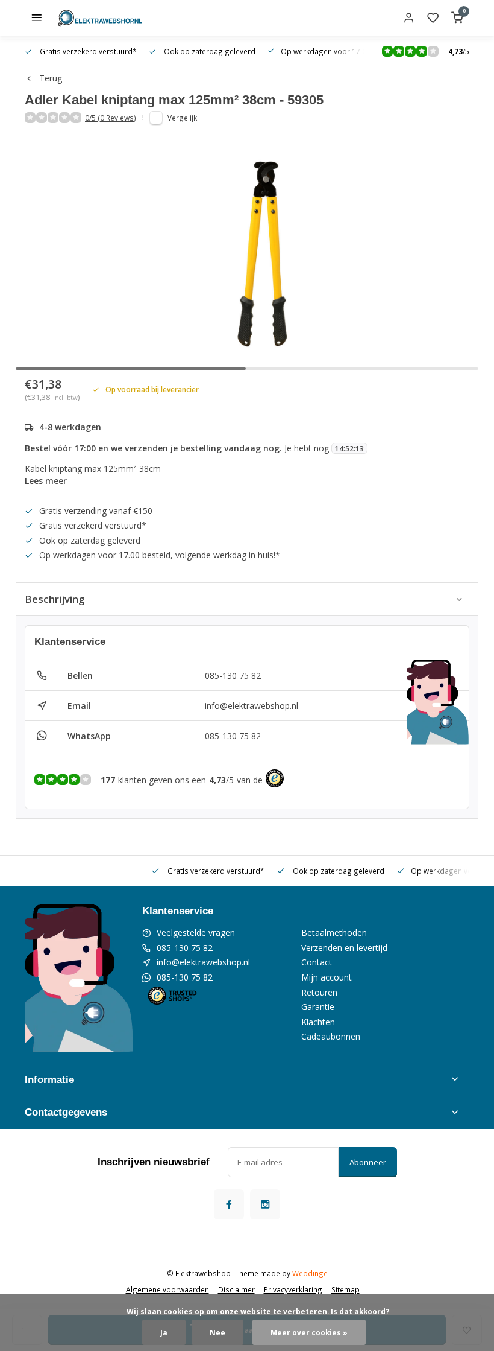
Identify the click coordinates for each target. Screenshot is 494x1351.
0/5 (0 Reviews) (110, 117)
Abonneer (367, 1162)
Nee (217, 1332)
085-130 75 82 (233, 675)
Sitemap (345, 1289)
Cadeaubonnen (330, 1036)
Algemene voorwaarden (167, 1289)
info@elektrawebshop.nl (251, 705)
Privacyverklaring (293, 1289)
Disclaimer (236, 1289)
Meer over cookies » (309, 1332)
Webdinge (310, 1273)
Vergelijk (182, 117)
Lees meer (46, 480)
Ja (163, 1332)
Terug (50, 78)
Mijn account (326, 977)
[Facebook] (229, 1204)
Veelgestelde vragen (196, 932)
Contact (316, 962)
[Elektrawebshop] (100, 18)
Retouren (319, 992)
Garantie (317, 1006)
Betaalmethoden (334, 932)
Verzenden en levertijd (344, 947)
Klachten (318, 1022)
